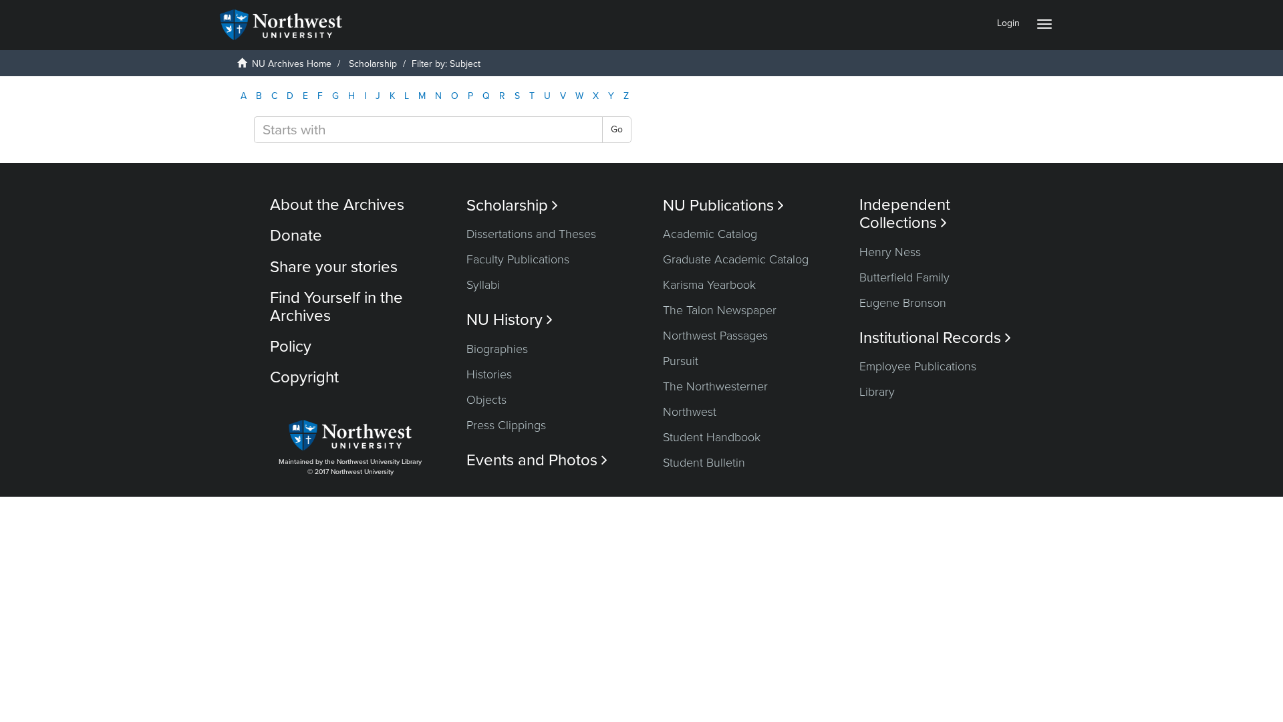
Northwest (689, 411)
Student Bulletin (704, 462)
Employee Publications (917, 366)
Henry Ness (890, 252)
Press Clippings (506, 425)
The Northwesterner (715, 386)
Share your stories (334, 267)
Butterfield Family (904, 277)
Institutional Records (935, 338)
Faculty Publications (517, 259)
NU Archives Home (291, 64)
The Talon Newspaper (719, 310)
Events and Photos (536, 460)
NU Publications (723, 205)
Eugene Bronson (902, 302)
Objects (486, 399)
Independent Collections (904, 214)
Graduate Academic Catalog (736, 259)
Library (877, 391)
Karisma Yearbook (709, 284)
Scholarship (373, 64)
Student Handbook (711, 437)
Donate (296, 235)
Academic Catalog (710, 234)
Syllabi (483, 284)
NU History (509, 320)
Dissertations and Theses (531, 234)
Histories (489, 374)
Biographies (497, 349)
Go (617, 129)
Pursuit (680, 361)
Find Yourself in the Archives (336, 306)
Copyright (304, 377)
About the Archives (337, 205)
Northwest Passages (715, 335)
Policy (290, 346)
